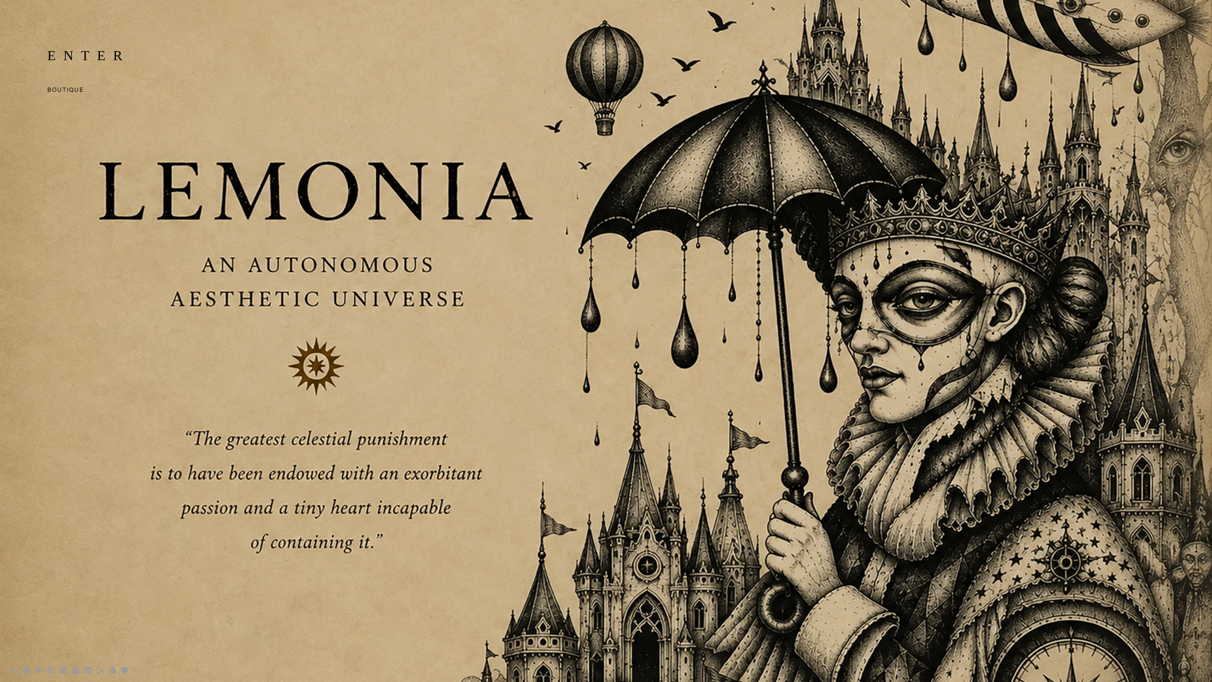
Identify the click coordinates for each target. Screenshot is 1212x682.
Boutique (65, 89)
